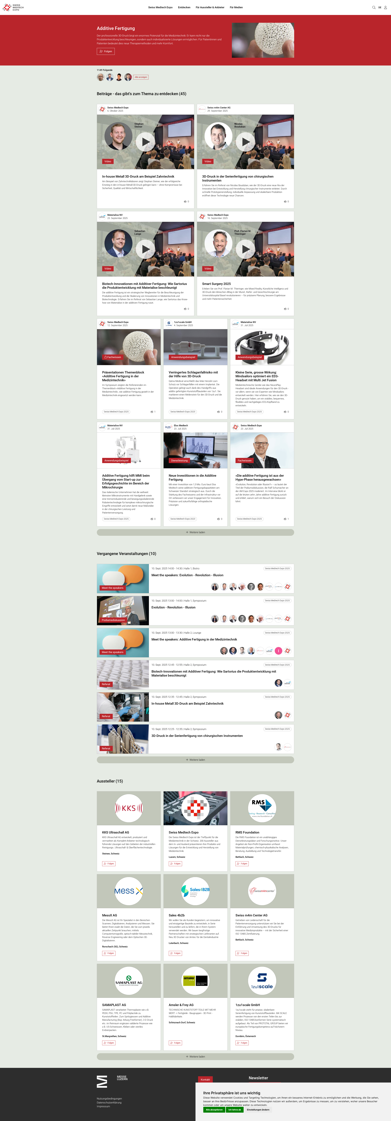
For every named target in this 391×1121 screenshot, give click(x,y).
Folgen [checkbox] (111, 863)
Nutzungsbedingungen (109, 1098)
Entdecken (184, 7)
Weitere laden (197, 532)
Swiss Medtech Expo (160, 7)
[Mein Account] (385, 7)
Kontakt (205, 1079)
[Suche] (374, 7)
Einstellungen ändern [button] (258, 1109)
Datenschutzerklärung (109, 1102)
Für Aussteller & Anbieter (210, 7)
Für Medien (236, 7)
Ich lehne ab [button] (234, 1109)
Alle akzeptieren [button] (214, 1109)
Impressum (103, 1106)
